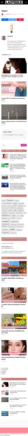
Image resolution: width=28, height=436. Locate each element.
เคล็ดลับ (13, 216)
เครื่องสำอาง (6, 215)
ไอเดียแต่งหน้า (13, 233)
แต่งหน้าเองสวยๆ (19, 226)
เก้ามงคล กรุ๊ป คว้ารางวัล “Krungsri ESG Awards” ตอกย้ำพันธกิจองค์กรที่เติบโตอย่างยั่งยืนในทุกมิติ (18, 176)
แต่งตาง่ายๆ (19, 218)
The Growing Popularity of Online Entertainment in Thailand (18, 405)
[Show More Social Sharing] (25, 19)
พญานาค (3, 374)
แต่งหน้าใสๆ (5, 230)
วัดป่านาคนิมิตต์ (4, 368)
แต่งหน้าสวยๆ (5, 224)
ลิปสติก (15, 210)
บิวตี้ (12, 208)
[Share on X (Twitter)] (12, 19)
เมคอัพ (18, 215)
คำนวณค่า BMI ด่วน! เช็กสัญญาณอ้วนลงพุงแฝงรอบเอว (13, 99)
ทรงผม (14, 206)
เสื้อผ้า (22, 215)
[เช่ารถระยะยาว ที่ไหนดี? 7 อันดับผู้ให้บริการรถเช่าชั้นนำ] (4, 413)
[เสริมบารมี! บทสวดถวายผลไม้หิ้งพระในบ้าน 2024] (14, 321)
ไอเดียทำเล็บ (5, 233)
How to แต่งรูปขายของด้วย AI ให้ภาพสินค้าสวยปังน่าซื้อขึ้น (14, 122)
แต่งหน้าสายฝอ (14, 224)
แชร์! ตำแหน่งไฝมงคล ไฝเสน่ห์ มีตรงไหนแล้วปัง (13, 358)
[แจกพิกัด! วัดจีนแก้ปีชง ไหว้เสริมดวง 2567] (14, 268)
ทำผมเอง (7, 208)
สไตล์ (25, 213)
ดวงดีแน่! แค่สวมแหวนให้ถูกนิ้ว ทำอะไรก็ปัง (13, 305)
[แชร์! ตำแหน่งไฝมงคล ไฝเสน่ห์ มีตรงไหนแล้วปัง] (14, 347)
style (15, 203)
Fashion (10, 200)
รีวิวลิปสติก (4, 210)
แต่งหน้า (5, 221)
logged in (11, 135)
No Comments (22, 14)
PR (3, 150)
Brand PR (8, 150)
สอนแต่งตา (12, 213)
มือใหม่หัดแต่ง (20, 208)
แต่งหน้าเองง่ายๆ (11, 226)
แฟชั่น (12, 229)
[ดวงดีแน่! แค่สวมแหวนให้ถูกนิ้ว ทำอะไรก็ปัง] (14, 295)
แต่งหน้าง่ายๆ (14, 222)
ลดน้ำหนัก (10, 210)
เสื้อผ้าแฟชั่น (4, 218)
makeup (17, 200)
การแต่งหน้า (4, 206)
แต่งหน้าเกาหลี (21, 224)
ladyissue (8, 14)
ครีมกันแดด (9, 206)
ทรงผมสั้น (20, 206)
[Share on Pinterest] (20, 19)
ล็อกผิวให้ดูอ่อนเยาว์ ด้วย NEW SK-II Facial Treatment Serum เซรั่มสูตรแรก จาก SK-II (12, 76)
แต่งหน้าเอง (4, 226)
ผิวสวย (15, 208)
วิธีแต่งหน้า (5, 213)
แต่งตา (13, 218)
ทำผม (3, 208)
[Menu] (2, 2)
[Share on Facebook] (5, 19)
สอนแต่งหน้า (19, 213)
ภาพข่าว (19, 150)
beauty (4, 200)
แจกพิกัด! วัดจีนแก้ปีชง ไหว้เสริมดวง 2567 (12, 279)
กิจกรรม (14, 150)
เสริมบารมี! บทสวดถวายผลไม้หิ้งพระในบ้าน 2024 (12, 332)
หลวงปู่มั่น (3, 372)
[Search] (26, 2)
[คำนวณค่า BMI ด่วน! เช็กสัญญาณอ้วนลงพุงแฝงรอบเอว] (14, 89)
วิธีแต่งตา (21, 210)
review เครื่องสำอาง (7, 203)
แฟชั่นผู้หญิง (19, 230)
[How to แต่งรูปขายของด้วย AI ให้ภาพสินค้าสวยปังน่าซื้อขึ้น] (14, 112)
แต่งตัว (9, 218)
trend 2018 (21, 203)
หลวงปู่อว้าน (4, 371)
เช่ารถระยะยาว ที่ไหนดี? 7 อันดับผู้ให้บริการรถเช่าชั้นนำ (17, 412)
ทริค (24, 206)
